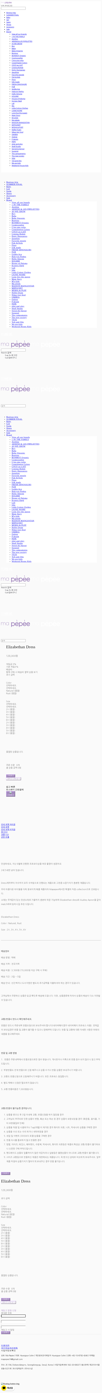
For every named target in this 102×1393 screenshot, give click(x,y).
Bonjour (15, 53)
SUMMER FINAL (12, 15)
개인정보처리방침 (9, 1348)
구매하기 (5, 1173)
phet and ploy (17, 144)
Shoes (8, 24)
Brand (8, 32)
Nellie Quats (16, 129)
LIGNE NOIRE (17, 110)
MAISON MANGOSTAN (21, 122)
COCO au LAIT (17, 65)
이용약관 (5, 1345)
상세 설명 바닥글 (8, 829)
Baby (8, 17)
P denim (15, 139)
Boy (13, 46)
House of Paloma (18, 98)
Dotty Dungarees (18, 70)
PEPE (14, 141)
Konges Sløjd (17, 101)
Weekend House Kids (20, 165)
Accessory (10, 27)
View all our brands (19, 34)
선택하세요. (11, 685)
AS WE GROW (17, 43)
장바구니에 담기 (8, 1302)
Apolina (15, 39)
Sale (8, 29)
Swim (8, 22)
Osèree (14, 137)
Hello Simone (17, 94)
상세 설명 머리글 (8, 824)
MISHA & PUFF (17, 127)
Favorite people (18, 75)
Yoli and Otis (17, 161)
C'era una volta (18, 60)
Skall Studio (16, 146)
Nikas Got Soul (17, 132)
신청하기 (5, 1332)
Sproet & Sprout (18, 149)
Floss (14, 79)
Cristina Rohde (17, 67)
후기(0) (4, 832)
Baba (14, 48)
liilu (13, 106)
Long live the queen (19, 113)
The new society (18, 156)
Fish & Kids (16, 77)
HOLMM (15, 96)
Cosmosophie (17, 58)
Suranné (15, 151)
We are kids (16, 163)
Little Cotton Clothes (20, 108)
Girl (7, 20)
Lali (13, 103)
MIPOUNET (16, 125)
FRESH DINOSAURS (19, 84)
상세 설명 (5, 827)
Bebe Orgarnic (17, 51)
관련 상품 (5, 837)
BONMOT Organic (19, 55)
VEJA (13, 158)
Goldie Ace (16, 89)
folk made (16, 82)
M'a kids (15, 118)
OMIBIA (15, 134)
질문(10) (5, 835)
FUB (13, 86)
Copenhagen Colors (19, 63)
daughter (15, 72)
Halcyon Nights (18, 91)
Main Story (16, 115)
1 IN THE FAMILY (18, 36)
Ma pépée (16, 120)
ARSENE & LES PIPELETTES (22, 41)
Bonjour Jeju (11, 12)
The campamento (19, 153)
